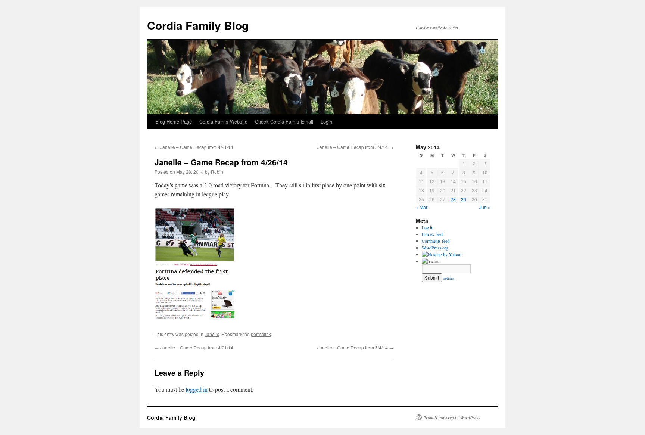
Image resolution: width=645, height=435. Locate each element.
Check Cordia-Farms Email (284, 121)
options (448, 278)
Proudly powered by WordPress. (452, 417)
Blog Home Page (173, 121)
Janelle (212, 334)
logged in (197, 389)
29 (463, 199)
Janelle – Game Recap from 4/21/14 (194, 147)
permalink (261, 334)
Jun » (484, 207)
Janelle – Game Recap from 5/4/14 (355, 147)
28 (453, 199)
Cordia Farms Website (223, 121)
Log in (427, 227)
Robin (217, 171)
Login (326, 121)
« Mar (421, 207)
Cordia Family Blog (198, 25)
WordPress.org (435, 248)
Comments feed (435, 241)
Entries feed (432, 234)
